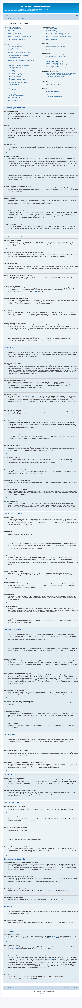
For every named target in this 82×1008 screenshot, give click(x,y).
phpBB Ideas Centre (13, 948)
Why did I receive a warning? (15, 78)
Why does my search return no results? (55, 63)
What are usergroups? (51, 31)
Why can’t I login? (12, 34)
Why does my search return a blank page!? (56, 64)
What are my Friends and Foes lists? (55, 54)
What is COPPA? (12, 30)
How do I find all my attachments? (54, 84)
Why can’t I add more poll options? (16, 71)
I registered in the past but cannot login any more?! (20, 36)
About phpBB (54, 938)
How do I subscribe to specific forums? (55, 76)
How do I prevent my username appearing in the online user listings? (22, 48)
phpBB (36, 291)
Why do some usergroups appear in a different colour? (59, 36)
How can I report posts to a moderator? (17, 79)
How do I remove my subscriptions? (54, 77)
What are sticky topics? (13, 98)
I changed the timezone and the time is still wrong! (20, 52)
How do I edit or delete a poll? (15, 73)
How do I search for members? (53, 66)
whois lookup (50, 959)
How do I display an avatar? (14, 57)
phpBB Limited (53, 936)
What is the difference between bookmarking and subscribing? (61, 73)
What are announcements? (14, 97)
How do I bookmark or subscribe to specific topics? (58, 74)
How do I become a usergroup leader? (55, 34)
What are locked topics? (14, 100)
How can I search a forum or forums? (55, 61)
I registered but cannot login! (15, 33)
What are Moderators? (51, 30)
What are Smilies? (12, 92)
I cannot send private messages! (54, 44)
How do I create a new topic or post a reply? (18, 65)
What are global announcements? (16, 95)
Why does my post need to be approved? (18, 82)
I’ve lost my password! (13, 38)
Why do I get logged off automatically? (17, 39)
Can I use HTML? (12, 91)
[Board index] (11, 6)
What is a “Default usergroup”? (53, 38)
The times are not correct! (14, 51)
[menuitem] (6, 15)
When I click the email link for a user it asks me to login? (21, 60)
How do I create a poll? (13, 70)
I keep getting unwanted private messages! (56, 46)
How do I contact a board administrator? (55, 96)
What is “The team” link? (52, 39)
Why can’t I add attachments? (15, 76)
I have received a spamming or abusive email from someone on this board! (61, 48)
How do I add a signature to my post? (17, 68)
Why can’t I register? (13, 31)
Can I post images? (12, 94)
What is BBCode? (12, 89)
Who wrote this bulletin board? (53, 90)
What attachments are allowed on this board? (57, 83)
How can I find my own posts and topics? (56, 67)
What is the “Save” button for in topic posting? (19, 81)
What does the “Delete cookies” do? (16, 41)
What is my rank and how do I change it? (18, 58)
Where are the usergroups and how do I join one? (58, 33)
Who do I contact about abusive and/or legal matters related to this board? (62, 93)
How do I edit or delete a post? (15, 67)
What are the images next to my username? (18, 55)
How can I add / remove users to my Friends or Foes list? (60, 56)
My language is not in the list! (15, 54)
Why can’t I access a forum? (15, 74)
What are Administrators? (52, 28)
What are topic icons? (13, 101)
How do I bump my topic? (14, 84)
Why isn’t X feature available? (53, 91)
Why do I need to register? (14, 28)
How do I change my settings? (15, 46)
